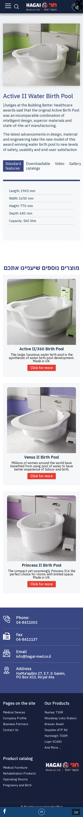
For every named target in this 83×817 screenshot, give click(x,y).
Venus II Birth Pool (41, 457)
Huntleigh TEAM (56, 736)
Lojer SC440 (53, 742)
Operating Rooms (15, 779)
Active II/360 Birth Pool (41, 349)
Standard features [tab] (13, 166)
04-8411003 (26, 622)
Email (21, 652)
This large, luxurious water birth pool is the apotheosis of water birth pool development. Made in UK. (41, 358)
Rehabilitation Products (19, 773)
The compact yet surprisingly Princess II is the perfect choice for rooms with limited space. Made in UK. (41, 574)
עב (76, 812)
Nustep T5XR (54, 712)
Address (23, 669)
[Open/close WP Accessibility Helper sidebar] (78, 5)
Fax (19, 635)
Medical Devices (14, 712)
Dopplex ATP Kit (56, 730)
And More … (53, 747)
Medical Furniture (15, 767)
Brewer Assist (54, 724)
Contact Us (10, 730)
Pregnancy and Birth (17, 785)
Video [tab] (59, 163)
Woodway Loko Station (61, 718)
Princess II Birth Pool (41, 565)
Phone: (22, 618)
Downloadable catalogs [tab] (38, 166)
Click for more (41, 367)
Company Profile (15, 718)
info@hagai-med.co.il (33, 656)
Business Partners (15, 724)
